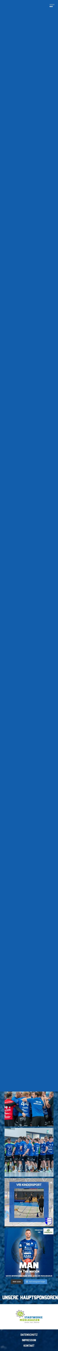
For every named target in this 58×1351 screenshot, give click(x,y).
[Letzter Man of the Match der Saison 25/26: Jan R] (29, 1252)
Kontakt (29, 1345)
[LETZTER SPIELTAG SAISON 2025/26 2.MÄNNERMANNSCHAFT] (29, 1152)
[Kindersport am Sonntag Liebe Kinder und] (29, 1202)
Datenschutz (29, 1334)
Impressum (29, 1340)
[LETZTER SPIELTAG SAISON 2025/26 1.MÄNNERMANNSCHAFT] (29, 1102)
